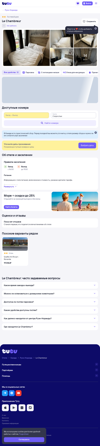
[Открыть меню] (96, 3)
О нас (4, 415)
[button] (77, 3)
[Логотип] (7, 3)
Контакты (5, 421)
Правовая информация (10, 423)
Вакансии (5, 418)
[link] (11, 207)
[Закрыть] (95, 132)
